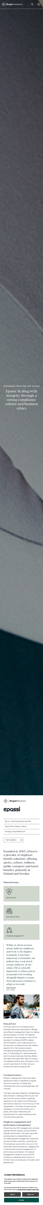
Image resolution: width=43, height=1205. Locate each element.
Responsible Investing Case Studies (21, 386)
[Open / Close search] (32, 4)
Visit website (10, 840)
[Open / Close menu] (38, 4)
